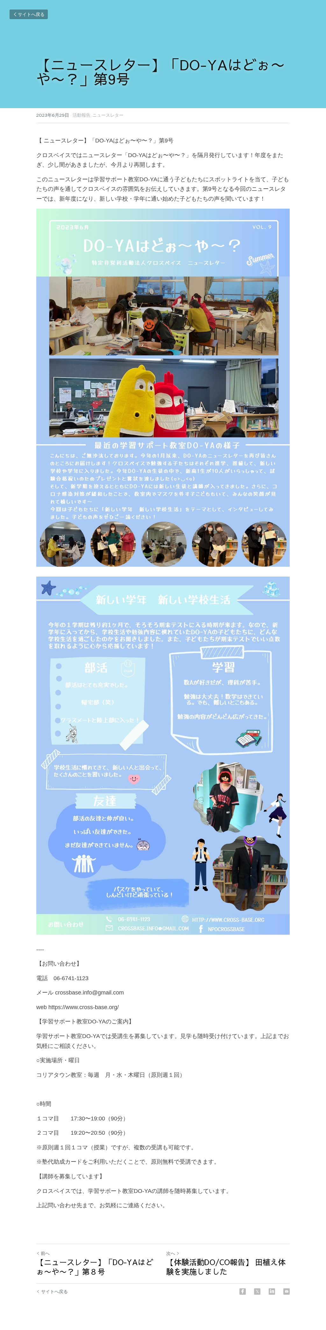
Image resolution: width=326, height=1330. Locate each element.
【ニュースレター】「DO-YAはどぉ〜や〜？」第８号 (94, 1266)
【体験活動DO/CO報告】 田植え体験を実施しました (226, 1266)
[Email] (286, 1291)
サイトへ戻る (31, 14)
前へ (45, 1253)
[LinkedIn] (272, 1291)
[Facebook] (242, 1291)
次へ (170, 1253)
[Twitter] (257, 1291)
